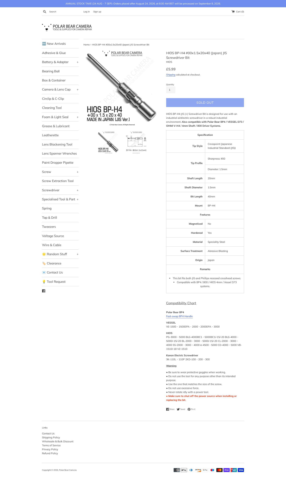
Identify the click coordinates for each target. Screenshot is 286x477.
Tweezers (49, 227)
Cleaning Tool (52, 108)
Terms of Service (51, 445)
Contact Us (48, 433)
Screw (60, 172)
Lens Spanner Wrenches (59, 153)
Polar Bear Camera (67, 470)
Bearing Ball (51, 71)
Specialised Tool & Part (60, 199)
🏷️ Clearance (51, 263)
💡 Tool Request (54, 282)
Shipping (170, 74)
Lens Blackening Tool (57, 144)
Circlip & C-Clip (53, 99)
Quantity (170, 84)
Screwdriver (60, 190)
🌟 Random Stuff (60, 254)
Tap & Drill (49, 218)
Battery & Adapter (60, 62)
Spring (46, 208)
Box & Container (54, 80)
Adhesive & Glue (54, 53)
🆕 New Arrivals (54, 44)
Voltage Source (53, 236)
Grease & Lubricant (56, 126)
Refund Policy (50, 453)
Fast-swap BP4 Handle (179, 316)
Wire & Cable (51, 245)
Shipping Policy (51, 437)
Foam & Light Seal (60, 117)
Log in (86, 11)
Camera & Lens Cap (60, 89)
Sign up (97, 11)
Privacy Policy (50, 449)
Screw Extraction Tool (58, 181)
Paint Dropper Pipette (57, 163)
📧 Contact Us (52, 272)
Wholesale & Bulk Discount (57, 441)
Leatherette (50, 135)
